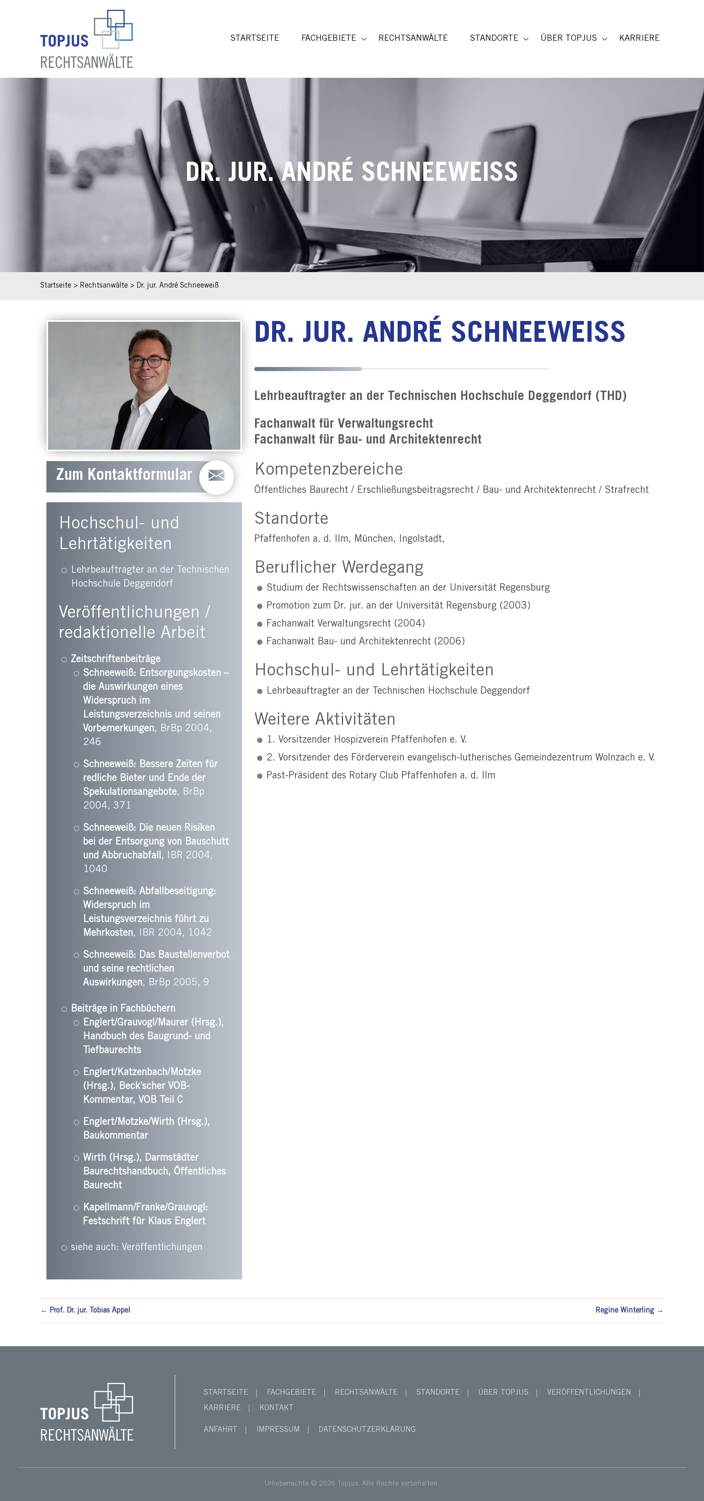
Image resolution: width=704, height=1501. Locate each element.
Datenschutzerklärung (367, 1430)
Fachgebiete (328, 39)
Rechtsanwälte (413, 39)
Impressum (278, 1430)
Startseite (255, 39)
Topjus (347, 1484)
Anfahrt (221, 1430)
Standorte (494, 39)
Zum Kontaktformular (124, 476)
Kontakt (277, 1408)
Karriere (639, 39)
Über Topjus (569, 39)
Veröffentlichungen (162, 1248)
